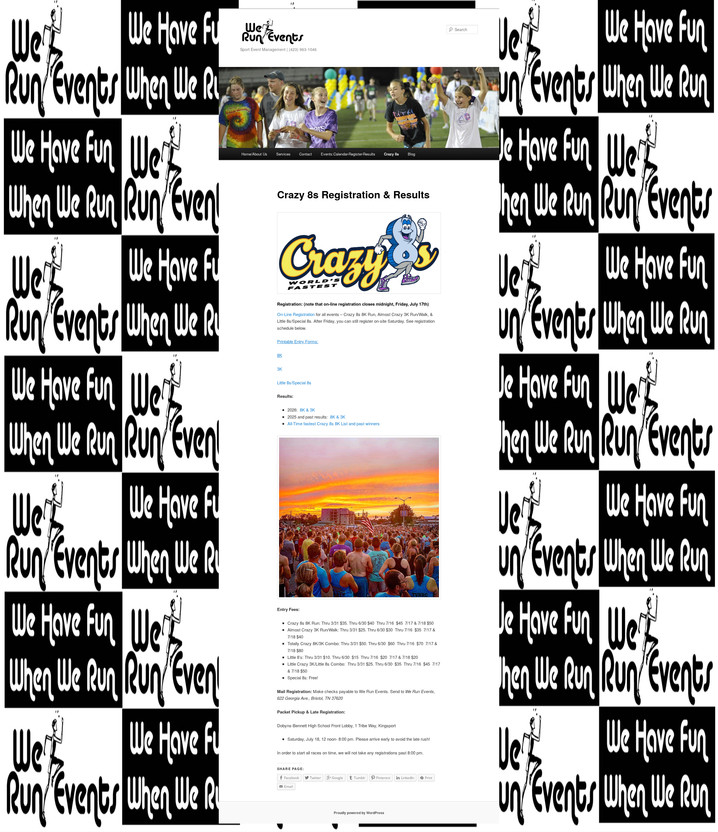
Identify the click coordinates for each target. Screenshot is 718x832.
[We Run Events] (272, 31)
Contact (305, 154)
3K (279, 369)
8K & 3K (307, 410)
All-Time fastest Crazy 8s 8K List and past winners (333, 423)
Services (283, 154)
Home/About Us (254, 154)
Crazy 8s (391, 154)
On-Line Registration (296, 314)
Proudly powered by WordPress (359, 812)
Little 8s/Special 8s (294, 382)
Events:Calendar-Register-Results (348, 154)
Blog (411, 154)
